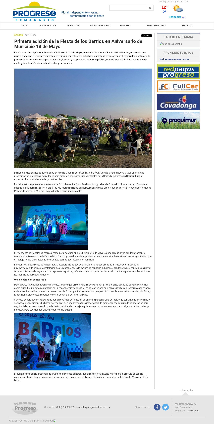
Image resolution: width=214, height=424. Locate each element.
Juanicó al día (48, 26)
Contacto (186, 26)
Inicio (25, 26)
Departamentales (156, 26)
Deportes (125, 26)
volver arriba (186, 390)
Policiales (73, 26)
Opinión (18, 35)
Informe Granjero (99, 26)
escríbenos (193, 410)
